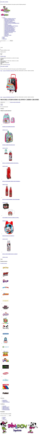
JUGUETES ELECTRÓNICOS (9, 29)
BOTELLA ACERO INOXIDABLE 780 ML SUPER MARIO (11, 199)
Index (1, 70)
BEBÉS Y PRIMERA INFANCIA (10, 18)
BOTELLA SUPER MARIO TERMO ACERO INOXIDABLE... (11, 181)
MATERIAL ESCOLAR (8, 32)
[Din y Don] (5, 12)
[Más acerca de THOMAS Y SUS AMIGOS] (5, 343)
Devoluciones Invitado (6, 409)
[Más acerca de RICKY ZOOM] (5, 277)
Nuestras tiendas (5, 401)
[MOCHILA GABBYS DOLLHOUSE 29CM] (8, 142)
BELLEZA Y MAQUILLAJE (9, 19)
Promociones (4, 38)
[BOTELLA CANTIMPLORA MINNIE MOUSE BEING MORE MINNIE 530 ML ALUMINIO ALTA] (8, 161)
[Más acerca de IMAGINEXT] (5, 349)
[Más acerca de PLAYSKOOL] (5, 376)
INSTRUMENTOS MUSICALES (10, 31)
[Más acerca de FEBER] (5, 396)
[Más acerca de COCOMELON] (5, 323)
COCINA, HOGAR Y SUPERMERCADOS (11, 23)
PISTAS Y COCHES (7, 35)
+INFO (1, 104)
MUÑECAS (6, 33)
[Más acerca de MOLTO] (5, 389)
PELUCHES (6, 34)
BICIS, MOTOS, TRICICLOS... (9, 20)
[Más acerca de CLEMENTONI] (5, 336)
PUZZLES (6, 36)
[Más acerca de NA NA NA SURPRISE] (5, 310)
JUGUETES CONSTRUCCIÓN (9, 27)
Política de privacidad (5, 408)
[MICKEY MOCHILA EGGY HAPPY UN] (8, 233)
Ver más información (4, 106)
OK (10, 415)
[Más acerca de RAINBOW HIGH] (5, 303)
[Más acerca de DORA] (5, 363)
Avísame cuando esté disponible (15, 102)
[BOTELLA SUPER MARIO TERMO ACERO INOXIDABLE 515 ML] (8, 179)
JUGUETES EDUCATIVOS (9, 28)
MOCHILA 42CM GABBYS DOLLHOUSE (8, 126)
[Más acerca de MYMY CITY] (5, 283)
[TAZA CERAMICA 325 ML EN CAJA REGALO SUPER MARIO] (8, 215)
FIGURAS (6, 24)
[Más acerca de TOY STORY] (5, 356)
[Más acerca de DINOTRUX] (5, 369)
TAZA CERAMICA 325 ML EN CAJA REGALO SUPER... (10, 217)
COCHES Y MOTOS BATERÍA (9, 22)
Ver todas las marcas (3, 263)
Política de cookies (5, 407)
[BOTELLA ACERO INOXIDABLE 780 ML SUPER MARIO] (8, 197)
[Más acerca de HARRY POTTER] (5, 270)
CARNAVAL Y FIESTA (8, 21)
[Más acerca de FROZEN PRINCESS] (5, 382)
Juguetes (3, 17)
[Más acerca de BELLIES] (5, 316)
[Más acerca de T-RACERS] (5, 297)
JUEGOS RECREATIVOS (8, 26)
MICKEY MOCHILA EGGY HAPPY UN (8, 235)
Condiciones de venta (5, 406)
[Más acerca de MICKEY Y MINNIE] (5, 330)
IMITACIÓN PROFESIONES (9, 30)
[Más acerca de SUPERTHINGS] (5, 290)
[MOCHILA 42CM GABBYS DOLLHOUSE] (8, 124)
